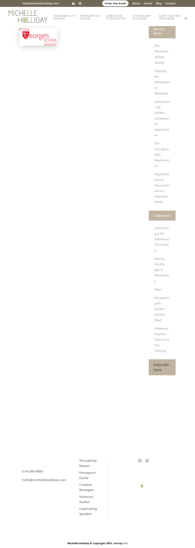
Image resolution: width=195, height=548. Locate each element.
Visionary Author (142, 17)
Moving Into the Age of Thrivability (161, 270)
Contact (170, 3)
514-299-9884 (32, 471)
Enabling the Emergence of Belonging (162, 82)
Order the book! (115, 3)
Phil (125, 543)
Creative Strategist (116, 17)
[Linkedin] (73, 3)
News (158, 289)
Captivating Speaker (170, 17)
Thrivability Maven (64, 17)
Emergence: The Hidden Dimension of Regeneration (162, 118)
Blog (159, 3)
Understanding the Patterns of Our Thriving (161, 339)
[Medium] (80, 3)
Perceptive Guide (90, 17)
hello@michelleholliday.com (44, 480)
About (136, 3)
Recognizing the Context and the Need (161, 309)
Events (148, 3)
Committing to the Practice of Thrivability (161, 239)
